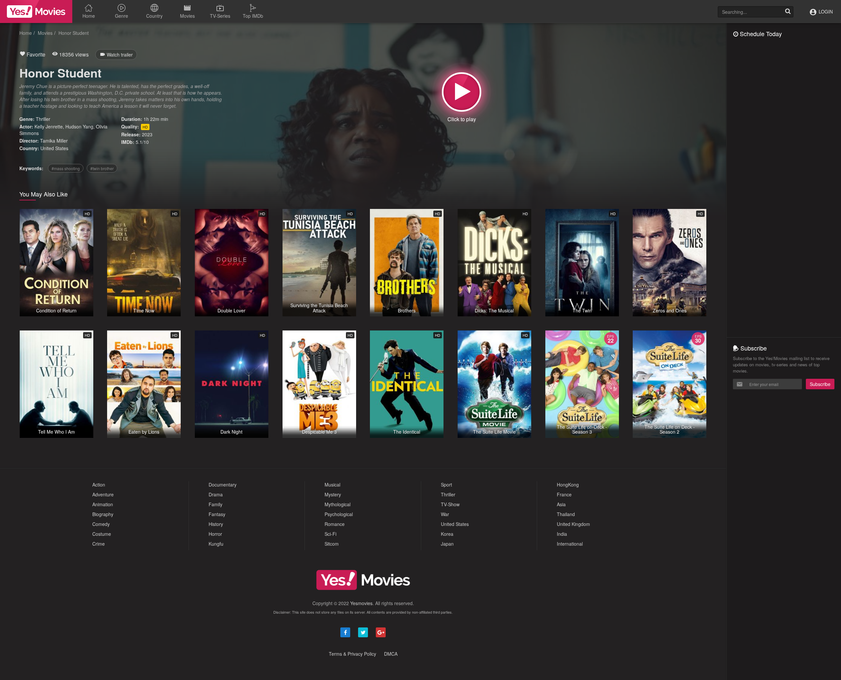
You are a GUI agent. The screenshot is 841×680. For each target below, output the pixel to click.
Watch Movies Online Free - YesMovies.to (36, 11)
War (445, 514)
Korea (447, 534)
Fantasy (217, 514)
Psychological (339, 514)
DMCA (391, 653)
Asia (561, 504)
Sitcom (332, 543)
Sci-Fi (330, 534)
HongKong (568, 484)
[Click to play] (461, 92)
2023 (147, 134)
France (564, 494)
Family (215, 504)
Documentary (223, 484)
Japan (447, 543)
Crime (98, 543)
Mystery (333, 494)
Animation (102, 504)
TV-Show (450, 504)
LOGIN (825, 11)
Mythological (338, 504)
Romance (335, 524)
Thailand (566, 514)
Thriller (43, 119)
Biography (102, 514)
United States (54, 148)
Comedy (101, 524)
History (216, 524)
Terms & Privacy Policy (352, 653)
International (570, 543)
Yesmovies (361, 603)
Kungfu (216, 543)
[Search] (787, 11)
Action (98, 484)
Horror (215, 534)
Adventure (103, 494)
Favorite (35, 54)
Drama (216, 494)
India (562, 534)
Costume (101, 534)
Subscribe (820, 384)
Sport (446, 484)
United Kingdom (573, 524)
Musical (332, 484)
